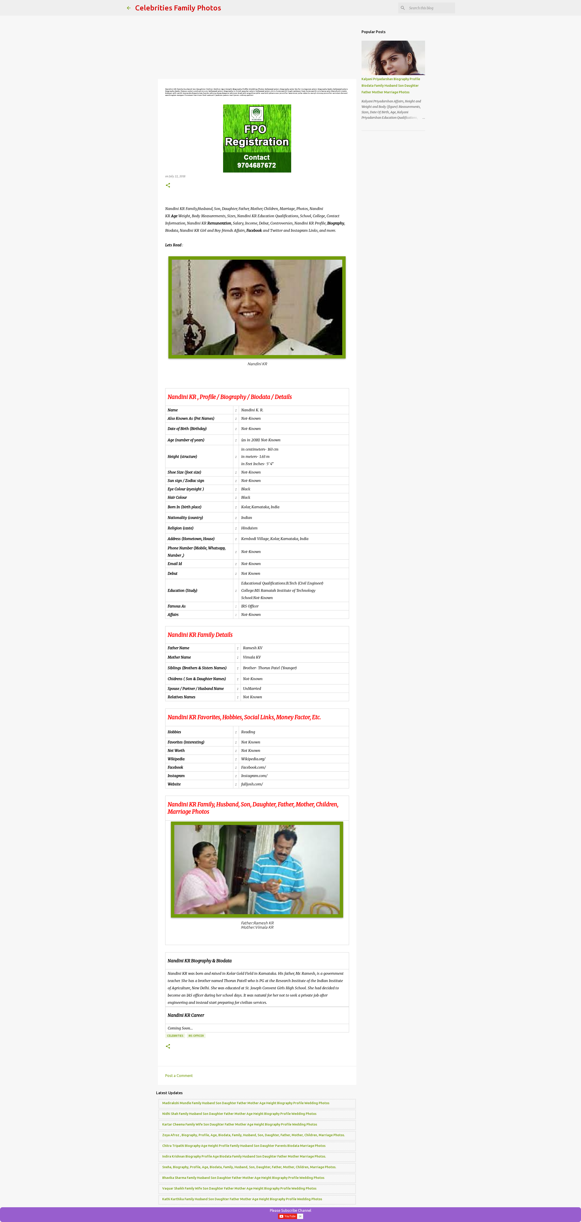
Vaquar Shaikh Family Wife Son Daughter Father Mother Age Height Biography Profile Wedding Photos (239, 1188)
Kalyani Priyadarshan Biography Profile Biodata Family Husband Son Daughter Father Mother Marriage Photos (391, 85)
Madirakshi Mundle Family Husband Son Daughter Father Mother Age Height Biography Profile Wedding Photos (245, 1103)
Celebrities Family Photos (178, 8)
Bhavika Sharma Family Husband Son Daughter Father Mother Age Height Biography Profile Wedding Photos (243, 1178)
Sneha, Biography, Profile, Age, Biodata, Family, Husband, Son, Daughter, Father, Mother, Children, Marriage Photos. (249, 1167)
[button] (168, 186)
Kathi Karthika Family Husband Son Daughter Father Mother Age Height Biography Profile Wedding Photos (242, 1199)
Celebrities (175, 1035)
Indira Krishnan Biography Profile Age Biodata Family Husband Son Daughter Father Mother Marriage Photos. (244, 1156)
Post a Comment (179, 1076)
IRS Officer (196, 1035)
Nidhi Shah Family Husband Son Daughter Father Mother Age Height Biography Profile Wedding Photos (239, 1114)
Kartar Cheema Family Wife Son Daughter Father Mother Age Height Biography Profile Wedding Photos (239, 1124)
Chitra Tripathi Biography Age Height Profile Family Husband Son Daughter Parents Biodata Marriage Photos (243, 1146)
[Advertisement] (257, 47)
